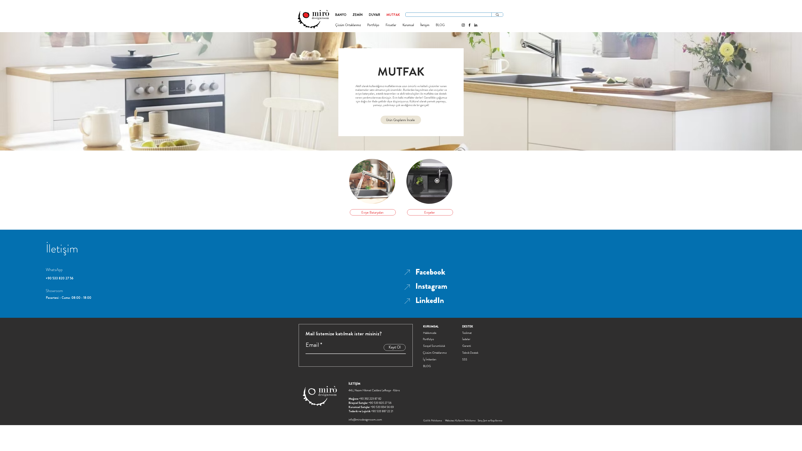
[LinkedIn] (476, 25)
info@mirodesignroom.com (365, 419)
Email (312, 345)
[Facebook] (469, 25)
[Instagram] (463, 25)
